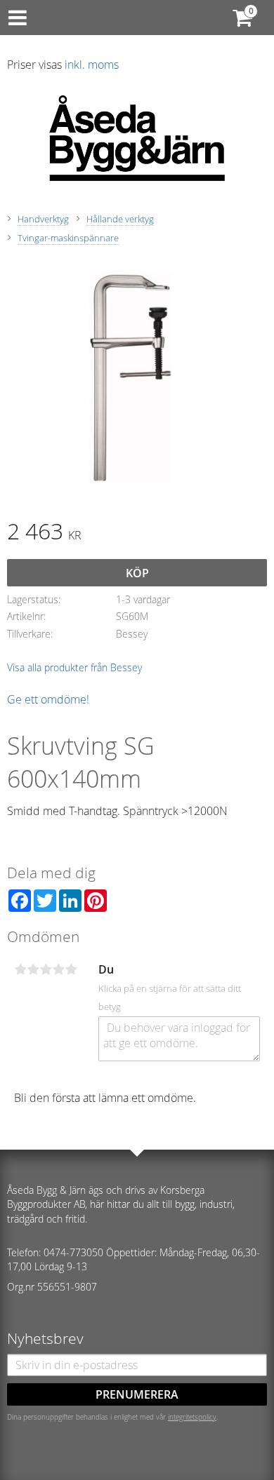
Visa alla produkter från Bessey (74, 667)
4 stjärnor (58, 969)
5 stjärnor (71, 969)
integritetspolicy (192, 1417)
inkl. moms (92, 64)
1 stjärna (20, 969)
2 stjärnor (33, 969)
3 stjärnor (45, 969)
